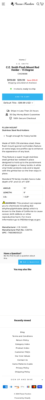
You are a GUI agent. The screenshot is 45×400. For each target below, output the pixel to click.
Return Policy (22, 340)
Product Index (22, 348)
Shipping (12, 83)
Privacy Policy (22, 368)
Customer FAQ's (22, 352)
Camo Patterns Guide (22, 364)
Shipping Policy (22, 372)
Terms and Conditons (22, 336)
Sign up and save (22, 379)
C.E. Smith (22, 64)
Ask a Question (31, 262)
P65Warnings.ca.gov (30, 220)
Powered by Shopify (22, 398)
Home (22, 60)
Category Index (22, 344)
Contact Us (22, 360)
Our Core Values (22, 356)
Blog (22, 332)
